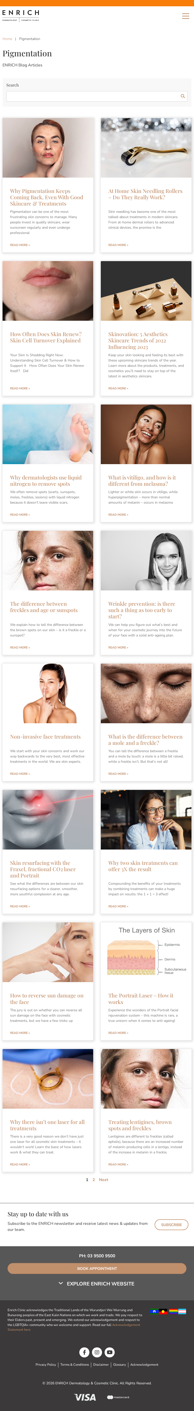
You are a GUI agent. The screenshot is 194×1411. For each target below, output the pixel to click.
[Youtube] (110, 1352)
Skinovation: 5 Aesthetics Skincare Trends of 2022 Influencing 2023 (137, 340)
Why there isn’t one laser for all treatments (47, 1125)
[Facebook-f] (84, 1352)
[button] (97, 1284)
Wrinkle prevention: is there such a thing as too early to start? (141, 610)
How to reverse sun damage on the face (47, 998)
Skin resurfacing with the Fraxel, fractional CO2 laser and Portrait (43, 869)
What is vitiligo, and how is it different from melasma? (142, 480)
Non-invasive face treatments (45, 736)
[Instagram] (97, 1352)
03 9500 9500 (101, 1256)
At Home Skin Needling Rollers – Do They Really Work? (145, 193)
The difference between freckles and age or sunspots (44, 606)
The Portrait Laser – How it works (140, 998)
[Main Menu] (185, 16)
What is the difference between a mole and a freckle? (145, 739)
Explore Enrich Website (100, 1283)
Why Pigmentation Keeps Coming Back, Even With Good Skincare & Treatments (46, 197)
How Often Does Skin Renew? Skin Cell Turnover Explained (46, 337)
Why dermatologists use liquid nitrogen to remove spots (46, 480)
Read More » (20, 245)
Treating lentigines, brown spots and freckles (140, 1125)
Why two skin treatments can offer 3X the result (143, 865)
